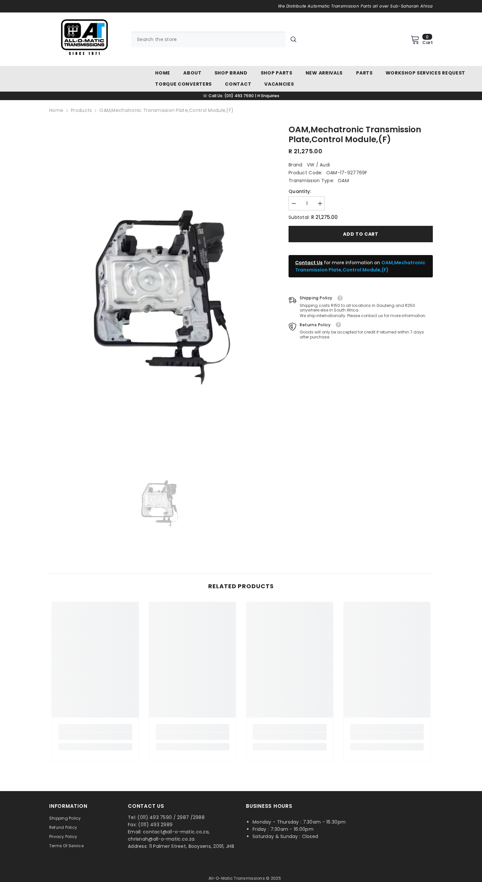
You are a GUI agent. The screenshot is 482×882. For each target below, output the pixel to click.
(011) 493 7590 (239, 95)
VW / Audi (318, 164)
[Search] (216, 39)
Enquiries (270, 95)
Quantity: (300, 191)
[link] (95, 736)
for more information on (360, 266)
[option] (159, 288)
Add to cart (360, 234)
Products (81, 110)
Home (56, 110)
